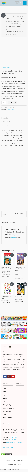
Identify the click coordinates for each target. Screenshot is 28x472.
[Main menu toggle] (25, 3)
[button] (21, 3)
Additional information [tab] (8, 122)
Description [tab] (4, 118)
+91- (10, 437)
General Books (5, 68)
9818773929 (14, 437)
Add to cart (12, 103)
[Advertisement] (14, 165)
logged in (13, 237)
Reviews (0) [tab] (4, 126)
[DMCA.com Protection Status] (6, 454)
